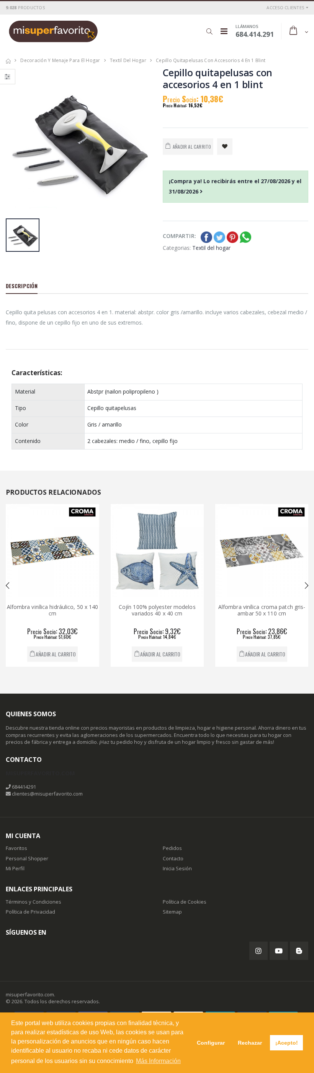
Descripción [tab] (22, 286)
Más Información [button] (158, 1061)
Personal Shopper (27, 858)
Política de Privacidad (30, 911)
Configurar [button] (211, 1043)
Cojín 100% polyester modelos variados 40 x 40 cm (116, 610)
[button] (209, 31)
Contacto (173, 858)
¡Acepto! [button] (286, 1043)
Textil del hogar (128, 60)
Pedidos (172, 848)
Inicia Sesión (177, 868)
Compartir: (179, 236)
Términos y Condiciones (33, 901)
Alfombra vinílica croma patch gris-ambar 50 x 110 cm (221, 610)
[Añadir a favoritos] (224, 146)
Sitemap (172, 911)
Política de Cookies (184, 901)
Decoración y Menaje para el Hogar (60, 60)
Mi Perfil (15, 868)
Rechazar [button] (250, 1043)
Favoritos (16, 848)
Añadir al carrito (120, 654)
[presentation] (7, 585)
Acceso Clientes (285, 7)
